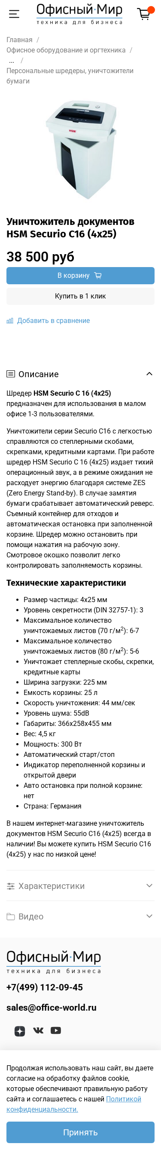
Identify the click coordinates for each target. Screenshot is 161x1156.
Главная (19, 40)
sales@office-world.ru (51, 1007)
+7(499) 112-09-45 (44, 987)
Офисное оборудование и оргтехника (66, 50)
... (11, 61)
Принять (80, 1132)
